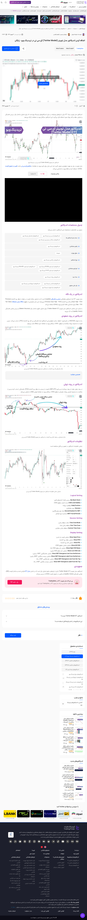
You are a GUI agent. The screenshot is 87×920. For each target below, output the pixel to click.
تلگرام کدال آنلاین (45, 891)
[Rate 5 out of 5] (6, 598)
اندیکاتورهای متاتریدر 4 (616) (72, 661)
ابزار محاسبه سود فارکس (29, 868)
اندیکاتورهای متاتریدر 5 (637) (72, 665)
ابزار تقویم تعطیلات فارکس (15, 870)
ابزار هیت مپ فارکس (15, 878)
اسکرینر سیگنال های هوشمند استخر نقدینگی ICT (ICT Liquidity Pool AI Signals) (68, 768)
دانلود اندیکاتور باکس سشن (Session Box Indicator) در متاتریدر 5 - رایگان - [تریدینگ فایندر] (68, 731)
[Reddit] (48, 841)
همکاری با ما (46, 854)
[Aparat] (25, 841)
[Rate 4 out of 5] (8, 598)
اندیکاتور (69, 28)
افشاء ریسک (76, 911)
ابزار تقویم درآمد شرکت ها (14, 875)
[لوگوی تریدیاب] (81, 2)
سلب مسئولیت (28, 911)
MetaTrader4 (70, 48)
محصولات (75, 28)
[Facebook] (29, 841)
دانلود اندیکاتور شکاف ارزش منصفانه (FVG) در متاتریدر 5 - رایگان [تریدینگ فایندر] (68, 748)
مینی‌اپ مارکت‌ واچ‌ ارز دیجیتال (44, 866)
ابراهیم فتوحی (56, 34)
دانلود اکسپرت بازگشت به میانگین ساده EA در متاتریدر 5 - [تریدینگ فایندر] (68, 795)
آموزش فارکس (60, 863)
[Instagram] (34, 841)
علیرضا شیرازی (74, 34)
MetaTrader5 (60, 48)
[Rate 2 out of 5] (12, 598)
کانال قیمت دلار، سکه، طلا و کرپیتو (44, 888)
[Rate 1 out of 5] (14, 598)
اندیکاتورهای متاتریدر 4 (73, 860)
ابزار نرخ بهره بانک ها (15, 881)
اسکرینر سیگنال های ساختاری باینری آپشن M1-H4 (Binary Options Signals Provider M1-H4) (69, 787)
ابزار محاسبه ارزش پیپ (29, 865)
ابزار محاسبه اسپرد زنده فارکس (14, 862)
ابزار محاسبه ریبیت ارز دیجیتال (30, 876)
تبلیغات (62, 854)
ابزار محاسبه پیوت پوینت (29, 860)
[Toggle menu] (82, 915)
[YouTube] (63, 841)
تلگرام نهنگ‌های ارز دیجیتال (45, 895)
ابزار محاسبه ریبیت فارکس (30, 871)
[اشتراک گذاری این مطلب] (23, 48)
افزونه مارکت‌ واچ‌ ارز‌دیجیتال (45, 879)
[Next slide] (2, 19)
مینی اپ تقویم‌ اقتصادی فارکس (43, 870)
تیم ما (33, 850)
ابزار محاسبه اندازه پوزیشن (15, 884)
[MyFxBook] (15, 841)
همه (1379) (72, 652)
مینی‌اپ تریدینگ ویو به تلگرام (44, 862)
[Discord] (39, 841)
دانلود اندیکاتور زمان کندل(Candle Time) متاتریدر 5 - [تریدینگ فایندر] (68, 721)
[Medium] (44, 841)
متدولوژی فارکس (45, 850)
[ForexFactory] (20, 841)
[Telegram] (53, 841)
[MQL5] (72, 841)
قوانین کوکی (61, 911)
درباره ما (77, 850)
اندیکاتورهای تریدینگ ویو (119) (72, 656)
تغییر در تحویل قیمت (11, 166)
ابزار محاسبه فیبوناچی (29, 863)
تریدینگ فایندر (82, 28)
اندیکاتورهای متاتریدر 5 (73, 863)
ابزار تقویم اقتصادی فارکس (15, 866)
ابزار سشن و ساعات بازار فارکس (14, 888)
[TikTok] (58, 841)
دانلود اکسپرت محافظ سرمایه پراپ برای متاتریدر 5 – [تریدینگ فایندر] (68, 739)
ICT (26, 571)
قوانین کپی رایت (45, 911)
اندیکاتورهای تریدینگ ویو (61, 28)
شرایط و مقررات (12, 911)
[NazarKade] (10, 841)
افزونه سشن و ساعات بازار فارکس (44, 875)
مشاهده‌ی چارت (43, 84)
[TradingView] (77, 841)
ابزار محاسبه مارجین (30, 883)
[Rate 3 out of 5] (10, 598)
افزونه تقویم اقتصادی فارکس (44, 884)
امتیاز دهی (32, 854)
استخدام (18, 850)
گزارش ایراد (76, 854)
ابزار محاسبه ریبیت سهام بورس (29, 880)
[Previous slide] (84, 19)
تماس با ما (61, 850)
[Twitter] (67, 841)
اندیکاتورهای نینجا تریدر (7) (72, 669)
